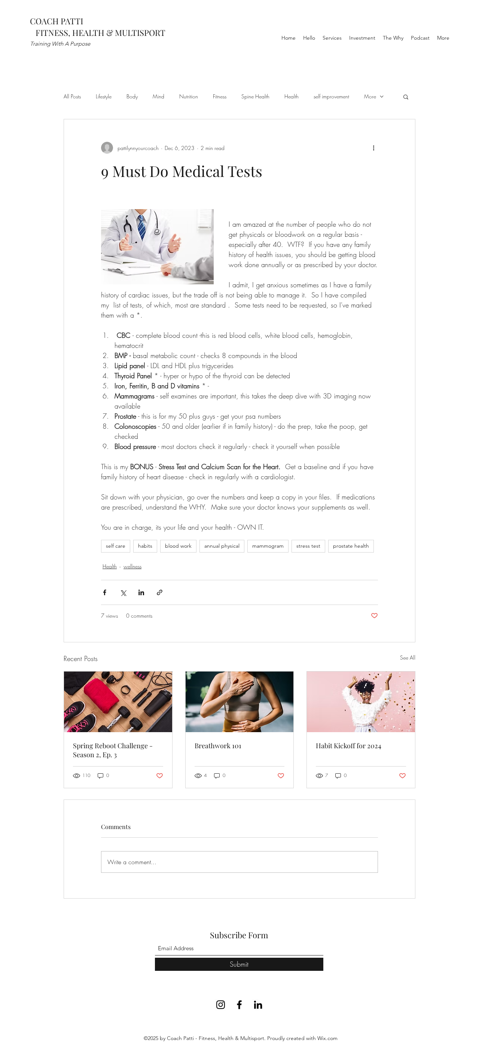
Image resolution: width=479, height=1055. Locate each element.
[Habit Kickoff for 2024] (361, 702)
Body (132, 96)
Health (291, 96)
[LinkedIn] (258, 1004)
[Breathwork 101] (240, 702)
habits (145, 545)
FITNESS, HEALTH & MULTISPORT (97, 32)
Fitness (219, 96)
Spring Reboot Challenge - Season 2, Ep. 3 (113, 750)
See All (407, 657)
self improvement (331, 96)
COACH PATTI (56, 21)
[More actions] (373, 147)
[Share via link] (159, 592)
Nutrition (188, 96)
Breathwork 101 (218, 745)
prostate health (351, 545)
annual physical (222, 545)
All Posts (72, 96)
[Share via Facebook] (104, 592)
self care (115, 545)
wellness (132, 566)
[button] (405, 97)
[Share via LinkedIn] (141, 592)
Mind (158, 96)
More (370, 96)
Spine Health (255, 96)
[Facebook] (239, 1004)
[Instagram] (220, 1004)
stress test (308, 545)
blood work (178, 545)
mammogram (268, 545)
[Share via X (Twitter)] (122, 592)
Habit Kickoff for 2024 (348, 745)
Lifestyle (104, 96)
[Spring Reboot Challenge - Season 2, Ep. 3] (118, 702)
